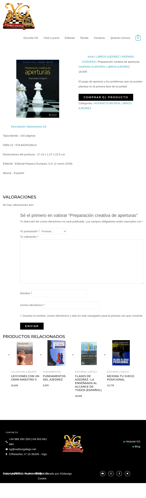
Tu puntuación (29, 231)
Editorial (70, 37)
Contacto (99, 37)
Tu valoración (29, 236)
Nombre (26, 293)
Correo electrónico (32, 305)
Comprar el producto (106, 97)
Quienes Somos (120, 37)
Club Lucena (51, 37)
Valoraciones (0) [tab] (36, 126)
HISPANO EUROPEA (92, 66)
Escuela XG (31, 37)
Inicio (91, 56)
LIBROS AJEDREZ (108, 56)
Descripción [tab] (18, 126)
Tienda (84, 37)
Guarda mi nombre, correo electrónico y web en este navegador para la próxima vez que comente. (83, 315)
